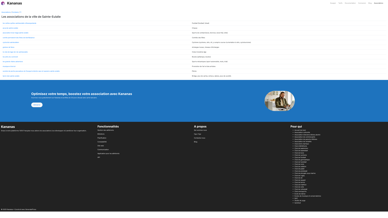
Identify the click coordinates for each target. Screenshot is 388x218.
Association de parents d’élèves (306, 139)
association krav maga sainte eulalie (15, 33)
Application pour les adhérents (108, 153)
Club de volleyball (301, 189)
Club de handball (301, 162)
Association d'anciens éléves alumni (307, 135)
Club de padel (299, 169)
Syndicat (298, 203)
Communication (103, 149)
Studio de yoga (300, 200)
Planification (102, 138)
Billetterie (101, 134)
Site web (101, 146)
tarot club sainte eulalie (11, 76)
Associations (378, 3)
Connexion (362, 3)
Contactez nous (199, 138)
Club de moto (299, 164)
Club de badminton (301, 148)
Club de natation (300, 166)
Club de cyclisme (301, 155)
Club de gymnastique (302, 160)
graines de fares (8, 47)
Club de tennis (300, 182)
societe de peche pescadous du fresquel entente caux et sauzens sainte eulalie (31, 71)
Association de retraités (303, 141)
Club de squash (300, 180)
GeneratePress (30, 209)
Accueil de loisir (300, 130)
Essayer (333, 3)
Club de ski (299, 178)
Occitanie (15, 12)
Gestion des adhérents (106, 130)
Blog (370, 3)
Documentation (350, 3)
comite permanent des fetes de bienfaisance (19, 38)
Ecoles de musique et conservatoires (308, 196)
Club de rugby (300, 176)
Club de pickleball (301, 171)
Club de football (300, 157)
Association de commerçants (305, 137)
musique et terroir (9, 66)
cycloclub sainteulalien (11, 42)
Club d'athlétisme (301, 146)
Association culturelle (302, 132)
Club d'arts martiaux (302, 144)
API (99, 157)
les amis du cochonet (10, 57)
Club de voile (299, 187)
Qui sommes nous (200, 130)
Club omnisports (300, 191)
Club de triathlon (300, 185)
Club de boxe (299, 153)
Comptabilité (102, 142)
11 (20, 12)
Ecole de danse (300, 194)
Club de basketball (301, 150)
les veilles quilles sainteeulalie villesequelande (19, 23)
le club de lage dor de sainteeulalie (15, 52)
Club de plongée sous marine (305, 173)
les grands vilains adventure (13, 61)
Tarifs (340, 3)
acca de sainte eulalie (10, 28)
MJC (296, 198)
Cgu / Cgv (197, 134)
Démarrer (36, 105)
